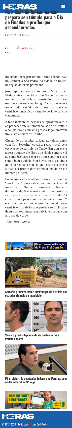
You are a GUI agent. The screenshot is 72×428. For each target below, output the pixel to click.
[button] (63, 6)
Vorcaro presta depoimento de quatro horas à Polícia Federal (32, 337)
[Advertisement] (38, 234)
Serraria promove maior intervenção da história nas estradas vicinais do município (36, 293)
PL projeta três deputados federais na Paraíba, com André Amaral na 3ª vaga (36, 380)
